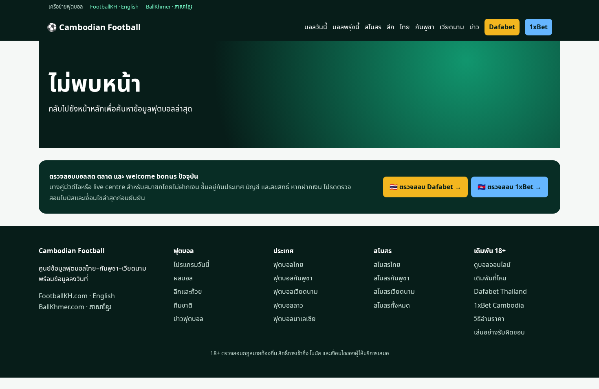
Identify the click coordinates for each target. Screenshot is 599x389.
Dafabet (502, 26)
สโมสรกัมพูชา (392, 277)
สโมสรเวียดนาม (394, 291)
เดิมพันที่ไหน (490, 277)
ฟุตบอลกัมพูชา (293, 277)
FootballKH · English (114, 6)
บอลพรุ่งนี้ (346, 26)
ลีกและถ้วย (188, 291)
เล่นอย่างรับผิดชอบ (499, 332)
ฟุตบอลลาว (288, 305)
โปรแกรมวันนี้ (191, 264)
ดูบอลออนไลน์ (492, 264)
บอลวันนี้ (315, 26)
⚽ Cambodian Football (94, 27)
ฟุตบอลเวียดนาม (295, 291)
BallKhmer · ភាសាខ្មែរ (169, 6)
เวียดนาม (452, 26)
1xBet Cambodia (499, 305)
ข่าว (474, 26)
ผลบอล (183, 277)
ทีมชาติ (183, 305)
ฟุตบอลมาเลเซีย (294, 318)
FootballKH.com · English (77, 295)
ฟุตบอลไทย (288, 264)
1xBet (538, 26)
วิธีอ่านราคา (489, 318)
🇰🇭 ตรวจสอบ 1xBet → (510, 186)
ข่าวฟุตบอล (188, 318)
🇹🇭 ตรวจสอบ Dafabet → (425, 186)
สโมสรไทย (387, 264)
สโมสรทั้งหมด (392, 305)
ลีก (390, 26)
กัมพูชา (424, 26)
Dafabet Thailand (500, 291)
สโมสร (373, 26)
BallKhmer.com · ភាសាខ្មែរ (75, 306)
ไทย (405, 26)
